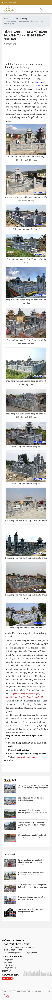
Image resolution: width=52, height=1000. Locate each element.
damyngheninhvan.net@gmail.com (23, 953)
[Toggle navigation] (47, 9)
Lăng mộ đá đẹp (10, 968)
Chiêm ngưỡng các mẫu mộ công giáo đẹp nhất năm (31, 898)
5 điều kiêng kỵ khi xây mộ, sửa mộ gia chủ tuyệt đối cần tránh (32, 873)
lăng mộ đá (15, 694)
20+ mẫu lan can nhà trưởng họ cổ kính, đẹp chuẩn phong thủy (32, 836)
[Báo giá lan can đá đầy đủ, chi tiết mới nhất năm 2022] (10, 801)
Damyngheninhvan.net (27, 757)
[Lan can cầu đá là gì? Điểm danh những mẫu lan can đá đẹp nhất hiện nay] (10, 825)
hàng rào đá (40, 82)
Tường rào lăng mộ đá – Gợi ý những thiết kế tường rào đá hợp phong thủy (33, 787)
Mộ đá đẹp (8, 962)
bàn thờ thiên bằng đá (15, 697)
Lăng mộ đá (8, 960)
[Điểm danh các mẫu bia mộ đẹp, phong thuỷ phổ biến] (10, 912)
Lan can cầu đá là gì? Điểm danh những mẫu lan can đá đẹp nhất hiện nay (32, 825)
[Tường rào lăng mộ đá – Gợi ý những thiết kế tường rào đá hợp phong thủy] (10, 788)
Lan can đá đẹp (21, 19)
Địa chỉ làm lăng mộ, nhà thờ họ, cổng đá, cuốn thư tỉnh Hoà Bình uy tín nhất (32, 862)
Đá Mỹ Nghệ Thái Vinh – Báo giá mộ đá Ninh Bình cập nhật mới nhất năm (32, 886)
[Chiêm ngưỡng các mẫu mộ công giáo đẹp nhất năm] (10, 900)
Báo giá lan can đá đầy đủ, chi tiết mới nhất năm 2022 (31, 799)
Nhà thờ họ (8, 965)
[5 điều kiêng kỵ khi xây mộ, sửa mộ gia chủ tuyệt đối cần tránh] (10, 875)
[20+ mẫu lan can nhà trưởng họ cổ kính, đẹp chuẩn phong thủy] (10, 838)
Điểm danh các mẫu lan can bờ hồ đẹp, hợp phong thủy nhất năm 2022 (32, 811)
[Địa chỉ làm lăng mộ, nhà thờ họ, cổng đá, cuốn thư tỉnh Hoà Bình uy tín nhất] (10, 863)
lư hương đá (34, 694)
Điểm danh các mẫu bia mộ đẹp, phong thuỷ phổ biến (31, 910)
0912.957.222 (10, 2)
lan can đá (35, 85)
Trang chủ (8, 19)
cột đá (28, 697)
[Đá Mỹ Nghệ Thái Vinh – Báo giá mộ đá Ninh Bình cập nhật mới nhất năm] (10, 888)
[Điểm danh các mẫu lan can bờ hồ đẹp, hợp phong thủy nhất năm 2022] (10, 813)
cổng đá (24, 694)
